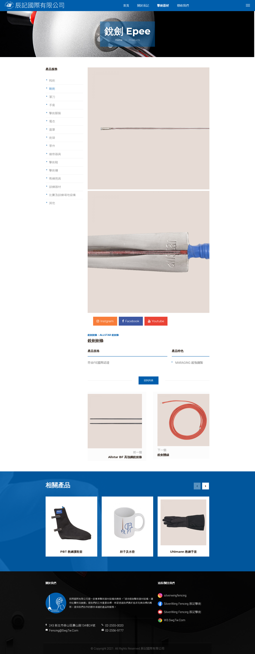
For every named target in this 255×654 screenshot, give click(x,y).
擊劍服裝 (55, 113)
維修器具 (55, 154)
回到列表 (148, 380)
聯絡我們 (183, 5)
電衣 (52, 121)
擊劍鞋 (53, 162)
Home (118, 40)
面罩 (52, 129)
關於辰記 (143, 5)
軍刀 (52, 97)
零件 (52, 146)
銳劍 (52, 88)
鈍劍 (52, 80)
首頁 (126, 5)
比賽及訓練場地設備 (62, 195)
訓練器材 (55, 187)
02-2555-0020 (114, 625)
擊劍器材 (163, 5)
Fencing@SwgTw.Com (63, 630)
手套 (52, 105)
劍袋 (52, 138)
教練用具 (55, 178)
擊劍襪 (53, 170)
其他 (52, 203)
